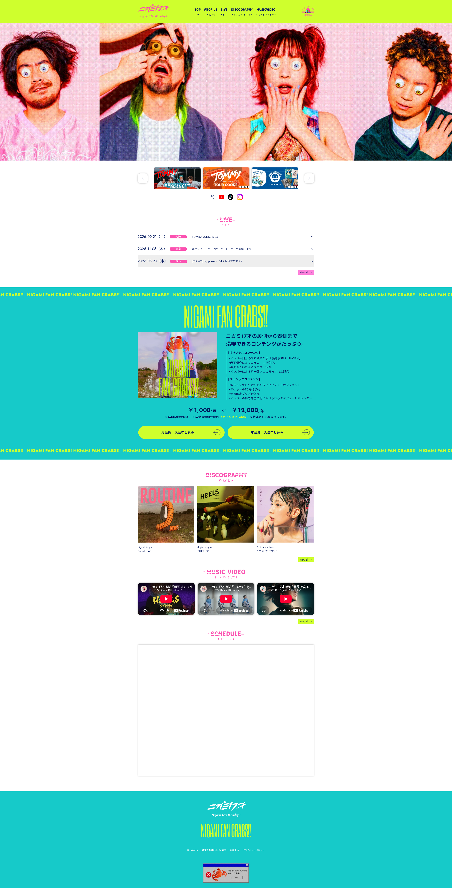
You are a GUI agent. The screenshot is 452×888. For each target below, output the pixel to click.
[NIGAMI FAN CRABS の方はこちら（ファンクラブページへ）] (226, 873)
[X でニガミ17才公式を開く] (212, 197)
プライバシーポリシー (253, 850)
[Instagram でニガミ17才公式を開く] (240, 197)
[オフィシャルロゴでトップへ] (226, 806)
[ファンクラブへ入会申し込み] (177, 365)
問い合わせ (192, 850)
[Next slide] (309, 178)
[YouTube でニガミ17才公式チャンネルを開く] (221, 197)
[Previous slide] (143, 178)
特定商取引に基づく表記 (214, 850)
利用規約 (234, 850)
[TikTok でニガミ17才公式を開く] (230, 197)
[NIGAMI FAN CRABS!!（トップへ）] (226, 830)
